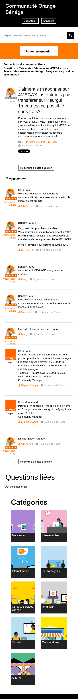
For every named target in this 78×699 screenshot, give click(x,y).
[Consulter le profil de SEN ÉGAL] (10, 231)
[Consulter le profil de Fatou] (10, 97)
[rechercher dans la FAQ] (70, 35)
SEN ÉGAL (27, 249)
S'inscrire (48, 20)
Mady (24, 279)
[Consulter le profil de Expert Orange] (10, 359)
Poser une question (39, 51)
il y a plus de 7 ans (49, 205)
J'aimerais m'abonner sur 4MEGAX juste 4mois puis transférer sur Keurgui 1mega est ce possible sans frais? (45, 100)
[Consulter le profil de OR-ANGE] (10, 198)
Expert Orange (29, 385)
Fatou (54, 141)
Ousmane (26, 311)
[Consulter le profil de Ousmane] (10, 304)
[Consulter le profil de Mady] (10, 275)
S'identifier (30, 20)
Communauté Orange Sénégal (30, 9)
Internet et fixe (37, 141)
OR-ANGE (27, 205)
